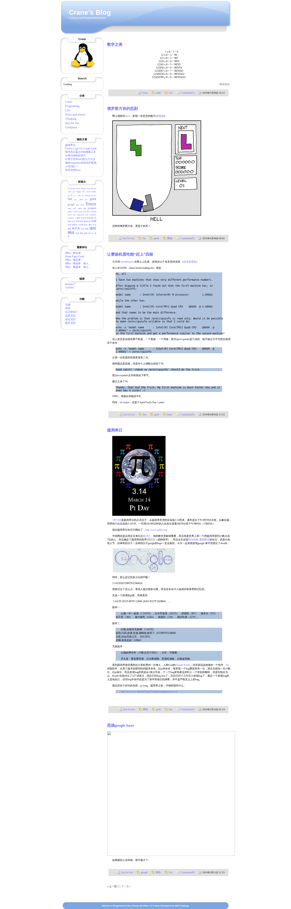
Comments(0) (187, 238)
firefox (93, 196)
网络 (71, 232)
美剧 (77, 233)
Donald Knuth (183, 664)
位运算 (83, 218)
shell (87, 212)
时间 (69, 225)
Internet (93, 189)
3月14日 (116, 520)
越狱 (86, 233)
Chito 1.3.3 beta (151, 906)
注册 (67, 304)
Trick (88, 192)
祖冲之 (147, 536)
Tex (227, 664)
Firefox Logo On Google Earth (81, 148)
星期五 (75, 225)
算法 (82, 229)
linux (91, 203)
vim (74, 215)
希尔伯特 (79, 221)
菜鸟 (82, 233)
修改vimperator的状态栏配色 (81, 162)
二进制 (77, 218)
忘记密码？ (71, 311)
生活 (94, 225)
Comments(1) (187, 92)
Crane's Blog (90, 12)
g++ (75, 199)
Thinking (70, 118)
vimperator (80, 215)
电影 (69, 229)
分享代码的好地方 (75, 155)
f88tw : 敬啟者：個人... (77, 263)
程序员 (76, 228)
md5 (74, 208)
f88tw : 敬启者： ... (75, 253)
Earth (78, 189)
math (69, 208)
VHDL (93, 192)
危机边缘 (90, 218)
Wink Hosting (182, 906)
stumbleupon (127, 261)
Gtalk (88, 189)
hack (82, 205)
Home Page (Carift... (75, 256)
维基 (87, 229)
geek (93, 199)
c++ (74, 196)
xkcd (127, 115)
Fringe (83, 189)
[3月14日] (139, 514)
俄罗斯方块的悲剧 (122, 108)
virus (86, 215)
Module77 (70, 284)
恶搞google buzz (120, 725)
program (92, 208)
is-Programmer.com (120, 906)
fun (70, 199)
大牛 (73, 221)
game (81, 199)
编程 (92, 228)
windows (71, 218)
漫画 (90, 225)
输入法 (91, 233)
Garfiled (69, 287)
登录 (67, 308)
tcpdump (93, 212)
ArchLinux (71, 189)
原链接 (160, 115)
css (83, 196)
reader (75, 212)
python (70, 212)
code (79, 196)
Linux (68, 101)
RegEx (78, 192)
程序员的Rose (73, 170)
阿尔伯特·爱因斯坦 (199, 539)
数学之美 (114, 44)
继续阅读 (224, 84)
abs (69, 196)
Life (67, 110)
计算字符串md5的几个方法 (80, 159)
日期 (93, 221)
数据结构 (87, 221)
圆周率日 (70, 145)
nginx (80, 208)
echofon (88, 196)
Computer (71, 127)
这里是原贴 (189, 261)
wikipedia (92, 215)
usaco (70, 215)
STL (83, 192)
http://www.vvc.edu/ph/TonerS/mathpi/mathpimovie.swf (149, 691)
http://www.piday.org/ (156, 529)
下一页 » (126, 886)
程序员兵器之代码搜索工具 (80, 151)
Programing (72, 106)
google (71, 204)
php (85, 208)
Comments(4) (187, 709)
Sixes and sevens (75, 114)
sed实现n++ (71, 166)
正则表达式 (83, 225)
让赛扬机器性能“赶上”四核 (130, 254)
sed (84, 212)
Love (73, 192)
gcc (86, 199)
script (80, 212)
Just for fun (72, 123)
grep (77, 205)
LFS (69, 192)
